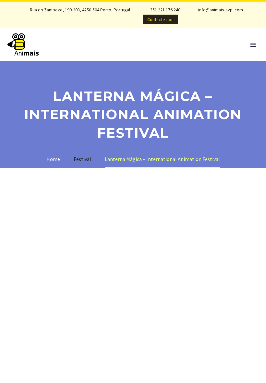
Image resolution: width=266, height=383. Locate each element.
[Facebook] (92, 19)
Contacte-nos (160, 19)
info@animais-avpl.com (220, 10)
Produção (144, 53)
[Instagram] (92, 24)
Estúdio (106, 53)
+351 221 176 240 (164, 10)
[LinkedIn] (102, 19)
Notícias (71, 53)
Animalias (184, 53)
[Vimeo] (102, 24)
